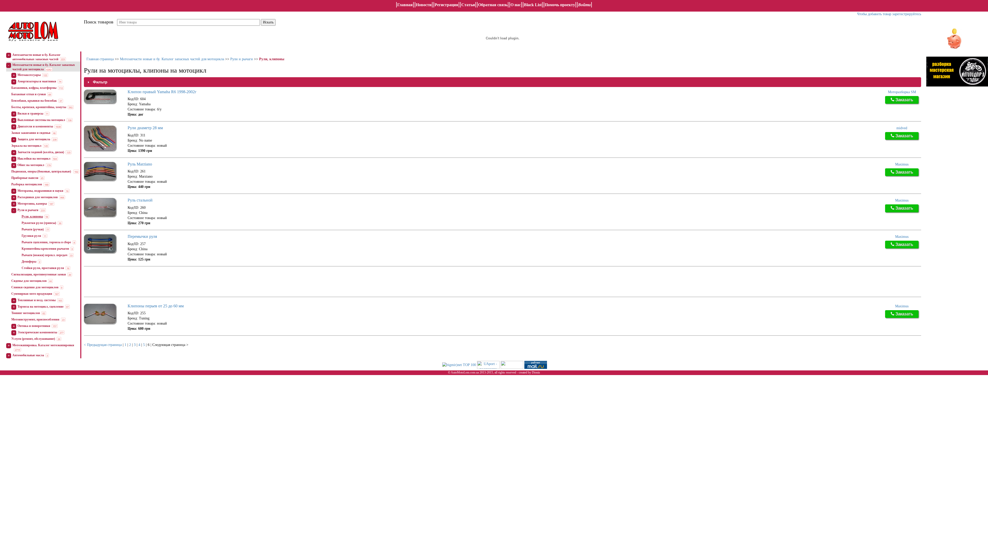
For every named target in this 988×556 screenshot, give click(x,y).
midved (901, 128)
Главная (405, 5)
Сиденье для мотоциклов (29, 281)
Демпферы (29, 261)
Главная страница (100, 59)
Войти (584, 5)
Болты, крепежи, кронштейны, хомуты (38, 107)
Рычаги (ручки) (33, 229)
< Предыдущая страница (103, 345)
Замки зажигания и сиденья (30, 133)
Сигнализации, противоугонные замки (38, 274)
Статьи (468, 5)
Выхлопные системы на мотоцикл (41, 120)
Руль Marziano (140, 164)
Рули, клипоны (32, 216)
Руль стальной (140, 200)
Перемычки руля (142, 236)
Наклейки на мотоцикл (33, 158)
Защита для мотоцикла (33, 139)
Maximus (901, 164)
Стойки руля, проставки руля (43, 268)
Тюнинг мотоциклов (25, 313)
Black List (533, 5)
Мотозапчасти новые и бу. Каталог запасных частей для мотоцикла (172, 59)
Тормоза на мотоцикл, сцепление (40, 306)
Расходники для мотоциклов (37, 197)
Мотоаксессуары (29, 75)
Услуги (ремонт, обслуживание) (33, 339)
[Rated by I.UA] (512, 365)
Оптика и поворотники (33, 326)
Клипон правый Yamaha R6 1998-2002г (162, 92)
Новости (423, 5)
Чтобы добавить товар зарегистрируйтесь (889, 14)
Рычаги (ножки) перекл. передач (44, 255)
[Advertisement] (177, 282)
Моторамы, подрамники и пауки (40, 191)
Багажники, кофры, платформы (33, 88)
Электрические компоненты (37, 332)
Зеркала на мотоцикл (26, 145)
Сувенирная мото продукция (31, 294)
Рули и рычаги (27, 210)
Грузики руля (31, 236)
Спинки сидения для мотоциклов (34, 287)
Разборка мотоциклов (26, 184)
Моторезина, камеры (32, 203)
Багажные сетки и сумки (28, 94)
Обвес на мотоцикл (30, 165)
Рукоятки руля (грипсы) (39, 223)
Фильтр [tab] (100, 82)
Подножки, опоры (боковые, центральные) (41, 171)
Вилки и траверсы (30, 113)
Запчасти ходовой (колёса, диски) (40, 152)
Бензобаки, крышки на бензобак (34, 100)
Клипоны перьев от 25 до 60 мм (156, 306)
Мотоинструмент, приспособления (35, 319)
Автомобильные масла (28, 355)
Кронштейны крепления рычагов (45, 248)
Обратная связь (492, 5)
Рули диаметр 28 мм (145, 128)
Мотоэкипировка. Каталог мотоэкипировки (43, 345)
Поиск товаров (98, 21)
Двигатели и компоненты (35, 126)
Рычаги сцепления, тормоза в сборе (46, 242)
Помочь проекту (560, 5)
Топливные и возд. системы (36, 300)
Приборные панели (24, 178)
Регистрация (446, 5)
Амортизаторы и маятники (36, 81)
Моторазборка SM (902, 92)
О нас (515, 5)
